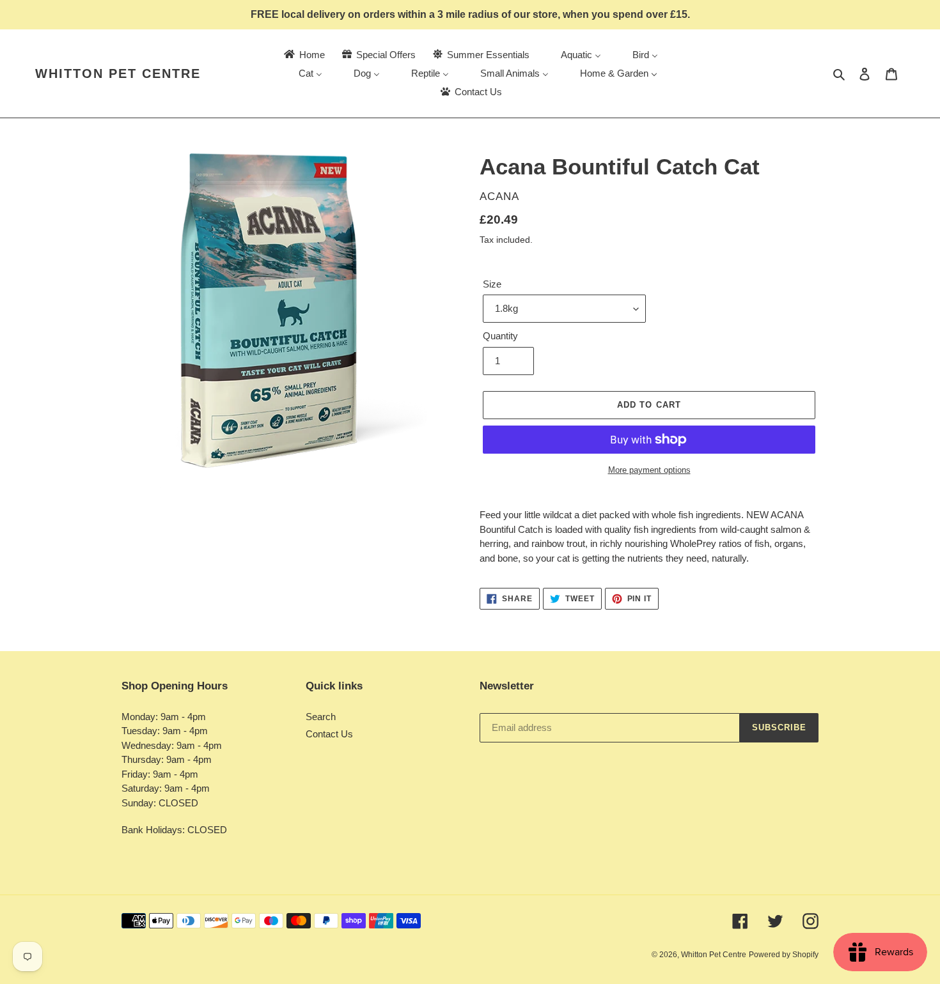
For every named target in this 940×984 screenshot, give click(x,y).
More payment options (649, 470)
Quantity (500, 335)
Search (321, 716)
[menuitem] (303, 54)
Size (492, 284)
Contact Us (329, 733)
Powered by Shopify (784, 954)
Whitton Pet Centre (118, 73)
